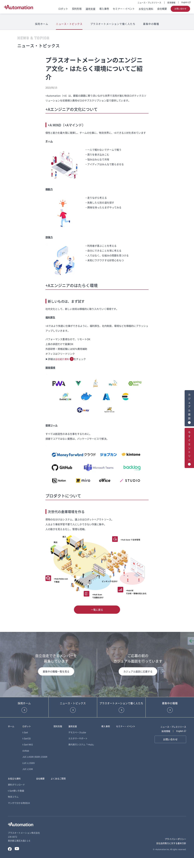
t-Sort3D (26, 738)
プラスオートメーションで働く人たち (112, 24)
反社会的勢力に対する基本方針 (171, 843)
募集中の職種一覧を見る (56, 671)
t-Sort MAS (27, 744)
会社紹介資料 (62, 359)
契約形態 (77, 8)
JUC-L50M (27, 768)
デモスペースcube (77, 732)
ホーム (11, 726)
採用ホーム (41, 24)
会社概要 (162, 8)
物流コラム (13, 796)
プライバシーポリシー (175, 838)
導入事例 (104, 8)
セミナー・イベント (124, 8)
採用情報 (171, 2)
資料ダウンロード (16, 784)
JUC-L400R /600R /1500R (34, 756)
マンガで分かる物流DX (19, 802)
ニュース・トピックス (69, 24)
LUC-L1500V (28, 762)
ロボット (63, 8)
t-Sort (25, 732)
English (184, 2)
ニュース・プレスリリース (149, 2)
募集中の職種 (151, 24)
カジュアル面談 (189, 406)
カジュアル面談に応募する (138, 671)
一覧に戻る (97, 609)
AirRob (25, 750)
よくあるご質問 (58, 778)
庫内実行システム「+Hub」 (81, 744)
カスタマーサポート (78, 738)
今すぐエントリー (189, 446)
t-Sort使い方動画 (16, 790)
